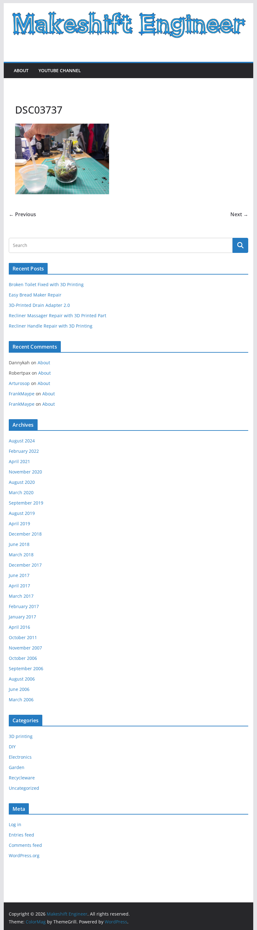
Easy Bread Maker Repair (35, 295)
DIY (12, 747)
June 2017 (19, 575)
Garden (16, 767)
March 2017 (21, 596)
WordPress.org (24, 855)
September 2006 (26, 668)
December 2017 (25, 565)
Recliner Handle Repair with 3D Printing (50, 326)
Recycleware (22, 778)
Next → (239, 214)
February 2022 (24, 451)
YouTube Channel (60, 70)
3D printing (21, 736)
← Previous (22, 214)
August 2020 (22, 482)
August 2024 (22, 441)
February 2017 (24, 606)
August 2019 (22, 513)
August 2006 (22, 679)
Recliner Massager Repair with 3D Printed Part (57, 315)
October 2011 (23, 637)
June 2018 (19, 544)
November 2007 (25, 648)
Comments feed (25, 845)
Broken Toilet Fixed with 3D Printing (46, 284)
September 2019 (26, 503)
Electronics (20, 757)
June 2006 (19, 689)
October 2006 (23, 658)
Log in (15, 824)
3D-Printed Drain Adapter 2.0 (39, 305)
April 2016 (19, 627)
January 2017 (22, 617)
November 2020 (25, 472)
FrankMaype (21, 394)
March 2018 (21, 555)
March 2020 (21, 492)
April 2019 (19, 523)
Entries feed (21, 835)
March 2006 (21, 700)
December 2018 (25, 534)
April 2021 (19, 461)
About (21, 70)
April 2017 (19, 586)
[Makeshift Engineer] (128, 7)
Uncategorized (24, 788)
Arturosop (19, 383)
